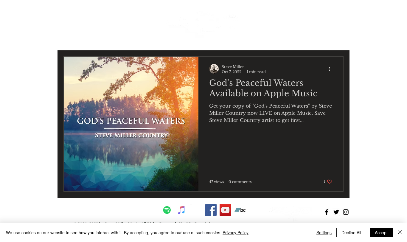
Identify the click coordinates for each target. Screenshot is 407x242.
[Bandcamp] (240, 210)
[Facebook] (211, 210)
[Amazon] (196, 210)
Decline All (351, 232)
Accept (381, 232)
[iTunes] (181, 210)
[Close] (399, 232)
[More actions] (331, 68)
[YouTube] (225, 210)
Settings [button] (324, 232)
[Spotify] (167, 210)
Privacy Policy (235, 232)
